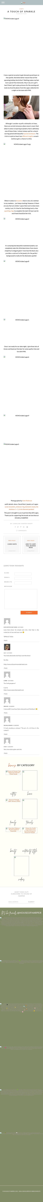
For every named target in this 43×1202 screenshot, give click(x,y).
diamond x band (30, 507)
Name (6, 572)
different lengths (27, 136)
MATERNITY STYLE (29, 851)
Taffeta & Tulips (8, 636)
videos (21, 879)
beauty (13, 851)
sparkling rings (9, 211)
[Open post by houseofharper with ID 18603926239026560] (21, 938)
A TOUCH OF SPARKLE (21, 11)
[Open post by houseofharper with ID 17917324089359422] (21, 1067)
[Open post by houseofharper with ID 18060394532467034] (21, 981)
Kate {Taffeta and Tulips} (10, 627)
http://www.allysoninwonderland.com (15, 664)
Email (7, 577)
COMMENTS (22, 530)
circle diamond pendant (26, 509)
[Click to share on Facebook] (15, 527)
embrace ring (20, 507)
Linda (5, 746)
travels (29, 822)
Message (8, 586)
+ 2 (17, 509)
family (13, 822)
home (29, 794)
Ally (5, 652)
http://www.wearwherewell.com (14, 690)
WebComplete (35, 1191)
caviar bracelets (10, 507)
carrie (5, 680)
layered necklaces (29, 134)
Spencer (6, 706)
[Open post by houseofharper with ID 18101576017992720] (21, 1110)
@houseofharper (29, 912)
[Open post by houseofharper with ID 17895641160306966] (21, 1153)
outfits (21, 9)
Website (8, 581)
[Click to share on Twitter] (18, 527)
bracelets (19, 201)
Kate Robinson (27, 501)
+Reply (5, 640)
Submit (31, 902)
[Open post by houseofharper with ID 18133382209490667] (21, 1024)
